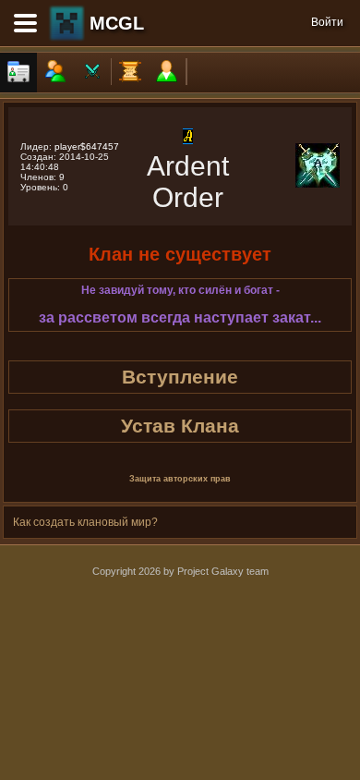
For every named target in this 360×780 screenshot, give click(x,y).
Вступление (180, 376)
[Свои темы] (167, 72)
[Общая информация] (18, 72)
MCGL (117, 23)
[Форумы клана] (130, 72)
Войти (327, 22)
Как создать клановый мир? (85, 522)
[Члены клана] (55, 72)
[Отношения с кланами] (92, 72)
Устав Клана (180, 425)
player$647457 (86, 146)
